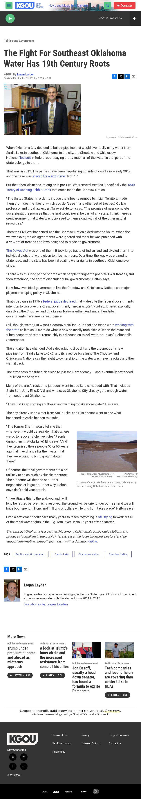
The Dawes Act (17, 250)
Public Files (59, 751)
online (92, 541)
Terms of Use (60, 735)
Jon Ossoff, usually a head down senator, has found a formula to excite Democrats (86, 679)
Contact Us (115, 743)
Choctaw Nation (118, 554)
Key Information (62, 743)
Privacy (85, 735)
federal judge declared (59, 301)
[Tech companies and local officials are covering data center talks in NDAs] (119, 650)
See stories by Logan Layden (46, 604)
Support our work (119, 735)
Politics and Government (19, 41)
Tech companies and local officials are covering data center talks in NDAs (119, 677)
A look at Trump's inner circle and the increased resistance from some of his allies (54, 657)
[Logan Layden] (12, 590)
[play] (10, 18)
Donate (126, 6)
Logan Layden (25, 74)
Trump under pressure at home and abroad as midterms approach (21, 657)
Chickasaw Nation (89, 554)
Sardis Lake (62, 554)
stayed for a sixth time (48, 176)
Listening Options (91, 743)
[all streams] (135, 18)
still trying (105, 517)
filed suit (24, 158)
